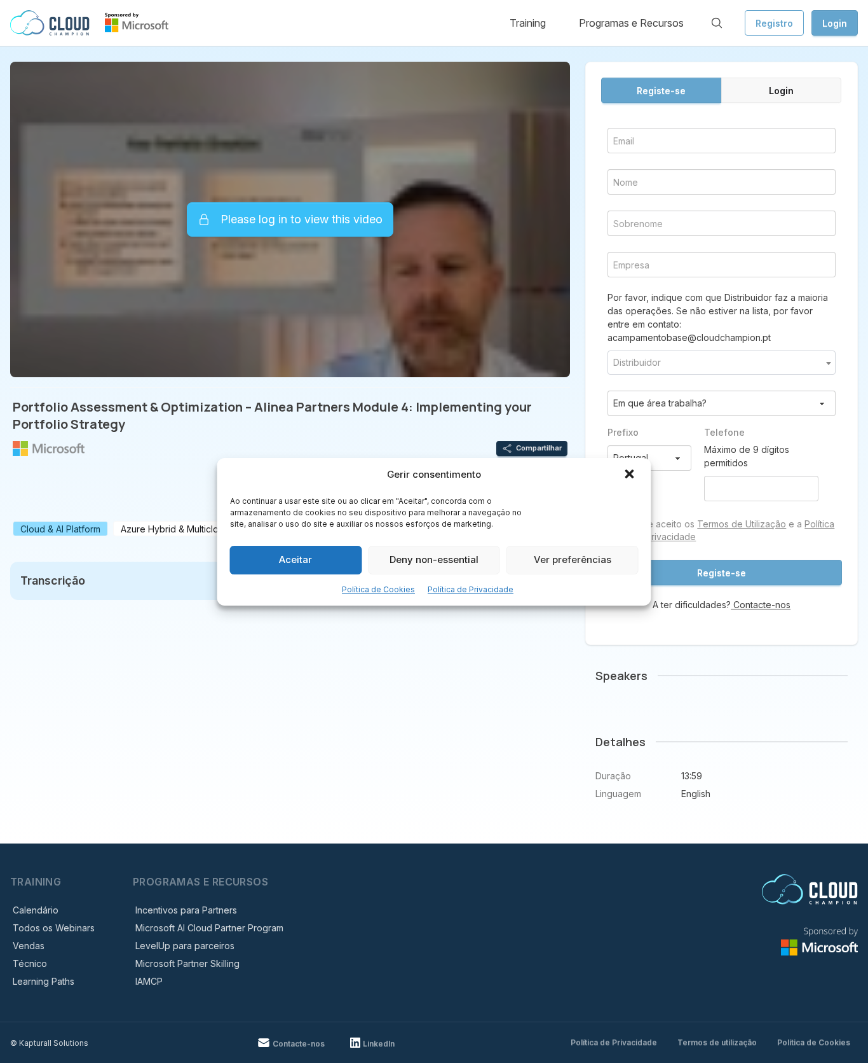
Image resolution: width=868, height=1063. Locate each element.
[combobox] (721, 363)
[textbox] (721, 362)
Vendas (28, 945)
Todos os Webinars (54, 927)
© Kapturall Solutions (49, 1043)
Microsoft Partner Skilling (187, 963)
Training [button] (528, 23)
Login (834, 23)
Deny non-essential (434, 559)
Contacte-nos (760, 604)
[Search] (716, 23)
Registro (774, 23)
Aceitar (295, 559)
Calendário (35, 910)
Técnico (30, 963)
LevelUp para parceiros (184, 945)
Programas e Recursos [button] (631, 23)
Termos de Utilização (741, 523)
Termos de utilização (717, 1042)
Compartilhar (539, 447)
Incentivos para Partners (186, 910)
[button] (631, 475)
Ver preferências (572, 559)
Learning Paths (43, 981)
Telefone (724, 432)
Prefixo (623, 432)
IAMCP (149, 981)
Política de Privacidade (470, 589)
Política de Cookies (378, 589)
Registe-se (661, 90)
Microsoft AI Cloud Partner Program (209, 927)
